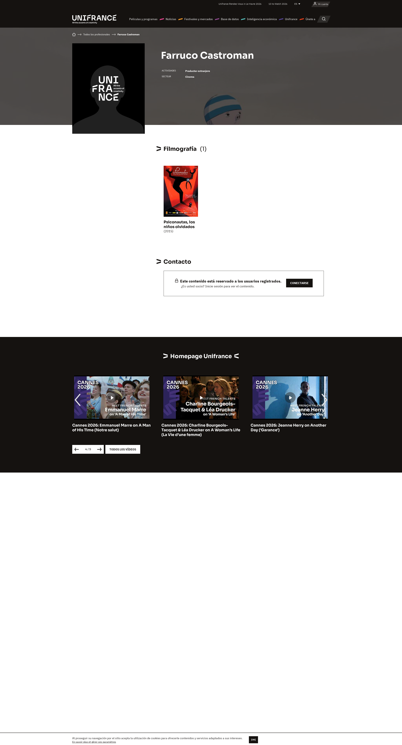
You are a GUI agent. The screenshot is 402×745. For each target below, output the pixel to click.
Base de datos (230, 19)
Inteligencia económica (262, 19)
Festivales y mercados (198, 19)
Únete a (310, 19)
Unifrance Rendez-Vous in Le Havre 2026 (240, 3)
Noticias (171, 19)
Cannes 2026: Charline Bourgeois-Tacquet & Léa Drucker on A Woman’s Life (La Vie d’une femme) (111, 430)
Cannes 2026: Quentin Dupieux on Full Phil (287, 427)
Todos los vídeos (122, 449)
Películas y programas (143, 19)
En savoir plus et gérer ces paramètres (94, 741)
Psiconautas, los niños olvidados (179, 224)
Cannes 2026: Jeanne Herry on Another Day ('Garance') (199, 427)
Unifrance (291, 19)
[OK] (253, 739)
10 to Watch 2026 (278, 3)
